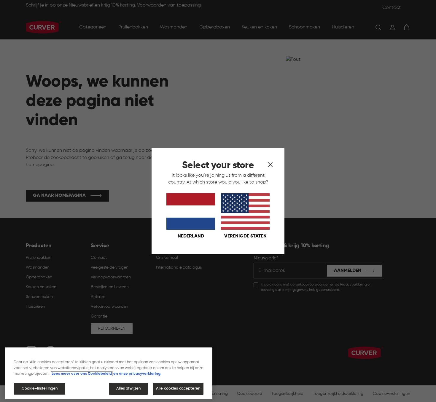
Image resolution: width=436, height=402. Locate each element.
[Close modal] (270, 164)
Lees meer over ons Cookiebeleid (82, 374)
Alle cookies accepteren (178, 388)
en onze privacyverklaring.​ (137, 374)
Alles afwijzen (128, 388)
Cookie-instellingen (40, 388)
